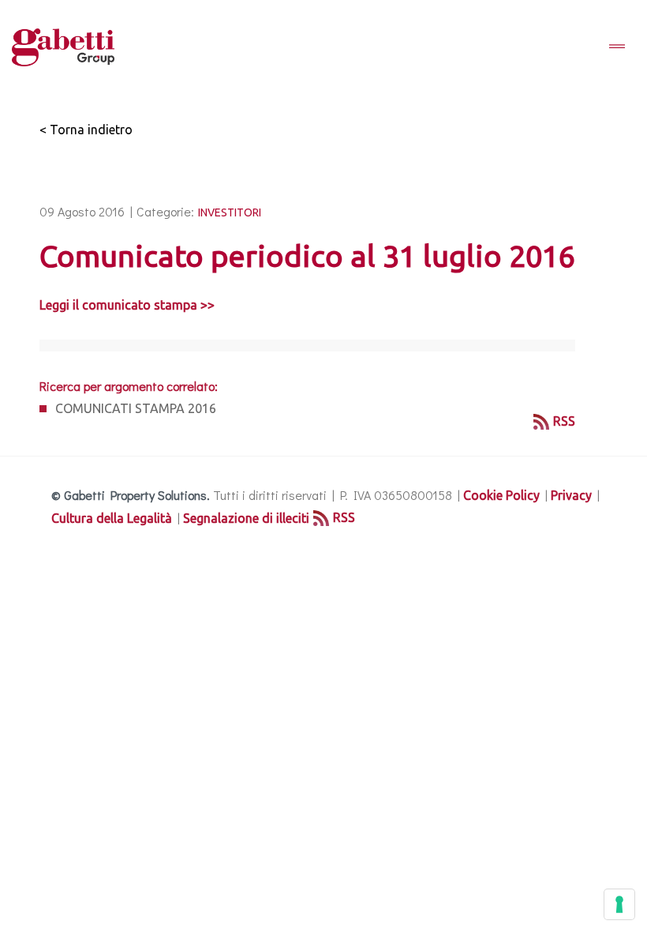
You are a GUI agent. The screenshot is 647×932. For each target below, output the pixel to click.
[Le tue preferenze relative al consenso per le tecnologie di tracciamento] (619, 904)
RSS (564, 421)
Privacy (571, 495)
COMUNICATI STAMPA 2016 (135, 408)
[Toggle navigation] (617, 47)
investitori (229, 212)
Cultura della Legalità (111, 518)
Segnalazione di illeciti (246, 518)
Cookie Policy (501, 495)
